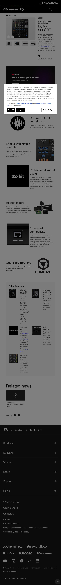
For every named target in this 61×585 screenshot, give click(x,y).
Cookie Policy (40, 103)
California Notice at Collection (23, 103)
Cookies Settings (48, 110)
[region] (30, 99)
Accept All (20, 110)
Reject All (11, 110)
